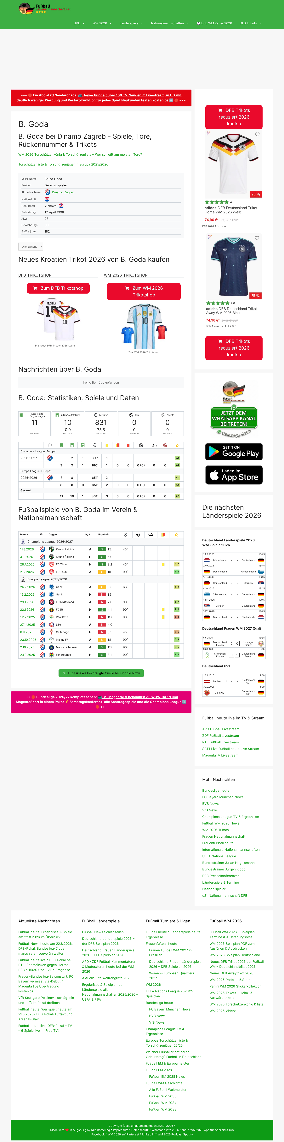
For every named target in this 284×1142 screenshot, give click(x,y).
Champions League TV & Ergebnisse (230, 817)
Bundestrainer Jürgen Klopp (223, 869)
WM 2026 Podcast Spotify (175, 1134)
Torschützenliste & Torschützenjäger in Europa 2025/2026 (63, 164)
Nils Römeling (100, 1130)
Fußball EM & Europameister (167, 1063)
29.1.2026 (27, 602)
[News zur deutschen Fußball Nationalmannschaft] (44, 8)
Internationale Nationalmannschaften (231, 850)
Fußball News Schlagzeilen (103, 932)
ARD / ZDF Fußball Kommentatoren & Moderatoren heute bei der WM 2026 (109, 966)
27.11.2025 (27, 625)
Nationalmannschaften (167, 23)
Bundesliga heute (215, 790)
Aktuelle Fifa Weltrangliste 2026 (107, 978)
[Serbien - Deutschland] (233, 604)
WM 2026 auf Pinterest (123, 1134)
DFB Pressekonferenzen (221, 876)
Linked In (148, 1134)
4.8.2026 (26, 557)
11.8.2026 (27, 549)
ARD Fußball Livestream (220, 729)
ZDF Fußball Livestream (220, 736)
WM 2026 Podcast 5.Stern (230, 980)
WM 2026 (100, 23)
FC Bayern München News (222, 797)
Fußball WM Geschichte (164, 1083)
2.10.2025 (27, 647)
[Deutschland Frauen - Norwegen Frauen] (233, 641)
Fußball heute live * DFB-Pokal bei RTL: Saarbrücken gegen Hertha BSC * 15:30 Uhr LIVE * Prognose (44, 965)
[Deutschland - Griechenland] (233, 569)
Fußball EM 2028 (159, 1070)
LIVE (76, 23)
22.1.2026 (27, 609)
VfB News (210, 810)
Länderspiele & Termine (220, 882)
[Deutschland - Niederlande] (233, 615)
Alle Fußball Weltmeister (167, 1090)
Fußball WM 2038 (162, 1109)
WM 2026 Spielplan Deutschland (235, 955)
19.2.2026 (27, 594)
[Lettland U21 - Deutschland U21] (233, 679)
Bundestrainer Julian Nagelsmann (228, 863)
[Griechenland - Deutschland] (233, 592)
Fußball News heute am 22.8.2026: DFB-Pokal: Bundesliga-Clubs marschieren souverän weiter (45, 948)
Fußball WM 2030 (163, 1096)
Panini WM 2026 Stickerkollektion (235, 986)
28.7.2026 (27, 564)
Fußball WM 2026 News (220, 823)
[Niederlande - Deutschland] (233, 558)
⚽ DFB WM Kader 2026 (214, 23)
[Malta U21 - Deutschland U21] (233, 690)
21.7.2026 (27, 572)
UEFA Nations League (219, 856)
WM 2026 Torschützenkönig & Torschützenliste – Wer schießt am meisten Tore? (80, 154)
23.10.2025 (28, 640)
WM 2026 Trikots (215, 830)
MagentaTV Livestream (220, 755)
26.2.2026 (27, 587)
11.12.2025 (27, 617)
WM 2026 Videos (223, 1011)
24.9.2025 (27, 655)
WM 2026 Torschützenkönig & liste (237, 1004)
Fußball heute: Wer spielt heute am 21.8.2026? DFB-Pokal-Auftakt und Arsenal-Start (45, 1014)
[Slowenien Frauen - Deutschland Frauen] (233, 653)
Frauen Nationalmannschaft (223, 836)
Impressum (120, 1130)
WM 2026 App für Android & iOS (212, 1130)
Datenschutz (140, 1130)
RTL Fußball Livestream (220, 742)
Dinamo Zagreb (63, 192)
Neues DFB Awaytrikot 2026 (231, 973)
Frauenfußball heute (218, 843)
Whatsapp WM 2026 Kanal (169, 1130)
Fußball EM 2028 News (167, 1076)
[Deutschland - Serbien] (233, 581)
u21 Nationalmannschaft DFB (224, 895)
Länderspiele (129, 23)
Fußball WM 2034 (163, 1103)
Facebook (98, 1134)
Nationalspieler (213, 889)
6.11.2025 (26, 632)
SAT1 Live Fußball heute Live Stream (230, 749)
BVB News (210, 804)
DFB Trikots (248, 23)
